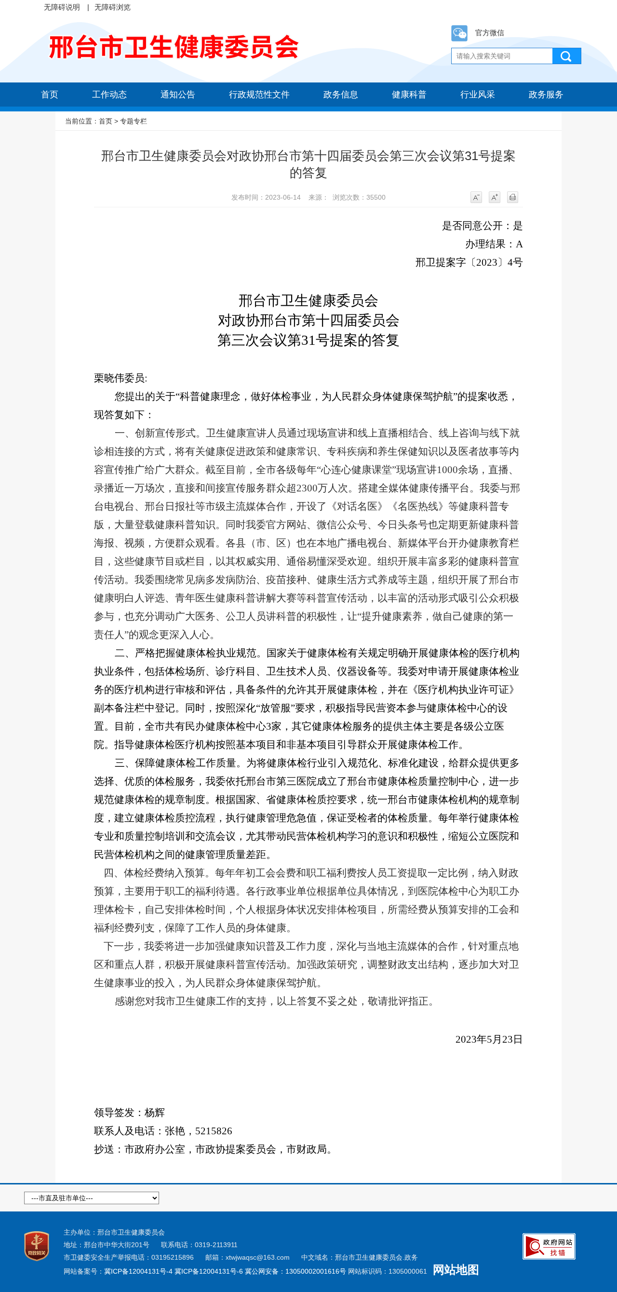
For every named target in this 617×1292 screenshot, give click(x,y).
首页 (49, 94)
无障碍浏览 (112, 7)
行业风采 (477, 94)
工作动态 (109, 94)
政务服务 (546, 94)
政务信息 (340, 94)
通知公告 (178, 94)
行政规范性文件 (259, 94)
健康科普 (409, 94)
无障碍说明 (62, 7)
